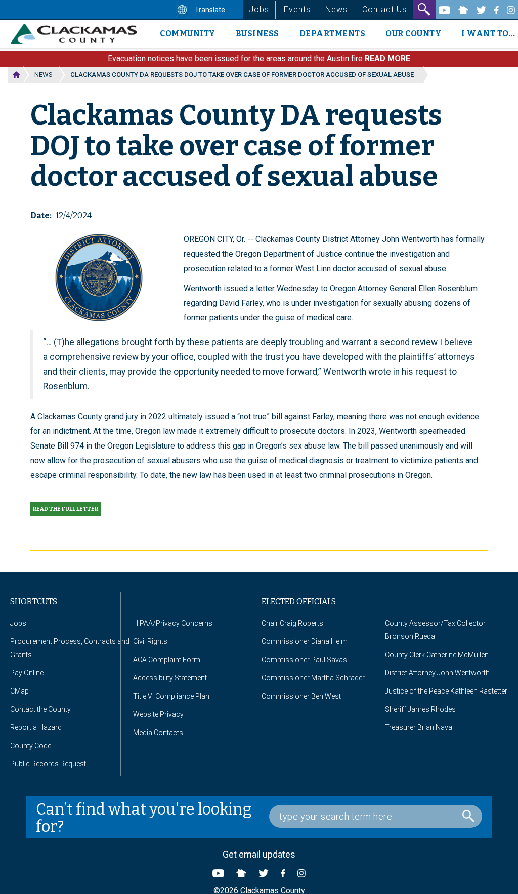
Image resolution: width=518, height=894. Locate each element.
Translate (209, 10)
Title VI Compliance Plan (171, 696)
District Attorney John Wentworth (437, 673)
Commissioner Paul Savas (304, 660)
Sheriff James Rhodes (420, 709)
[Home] (78, 34)
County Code (30, 746)
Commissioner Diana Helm (305, 641)
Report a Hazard (36, 727)
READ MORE (387, 58)
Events (297, 9)
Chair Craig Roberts (292, 623)
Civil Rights (150, 641)
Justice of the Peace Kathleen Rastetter (446, 691)
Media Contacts (158, 732)
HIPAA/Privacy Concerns (172, 623)
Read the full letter (65, 509)
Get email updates (259, 854)
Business (257, 33)
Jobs (259, 9)
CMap (19, 691)
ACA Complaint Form (166, 660)
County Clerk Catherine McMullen (437, 655)
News (336, 9)
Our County (413, 33)
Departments (332, 33)
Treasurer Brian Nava (418, 727)
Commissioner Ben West (301, 696)
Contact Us (384, 9)
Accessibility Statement (170, 678)
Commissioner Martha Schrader (313, 678)
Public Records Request (48, 764)
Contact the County (40, 709)
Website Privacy (158, 714)
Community (187, 33)
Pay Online (27, 673)
